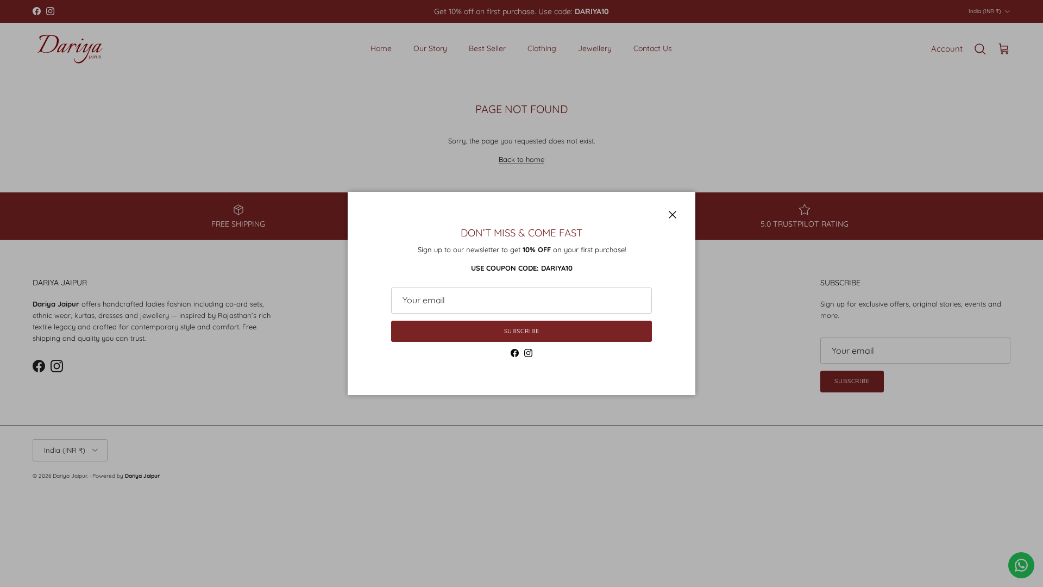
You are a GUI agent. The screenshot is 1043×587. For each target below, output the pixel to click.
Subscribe (521, 331)
